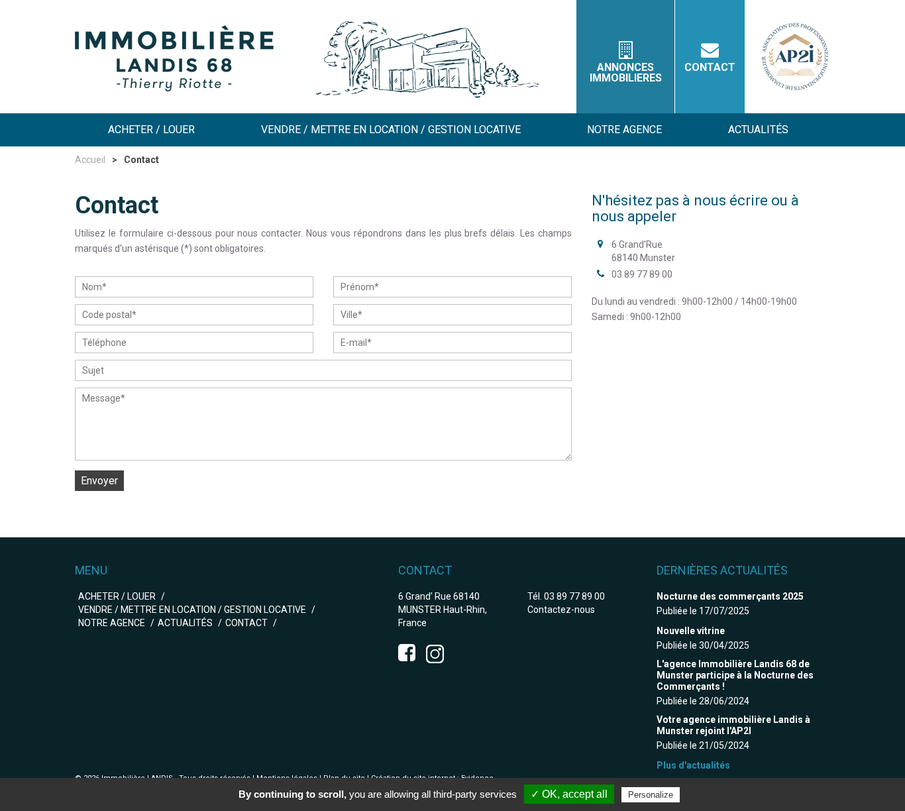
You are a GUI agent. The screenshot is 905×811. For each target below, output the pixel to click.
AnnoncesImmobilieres (626, 72)
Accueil (90, 159)
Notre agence (111, 623)
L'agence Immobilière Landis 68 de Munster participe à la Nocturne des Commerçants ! (735, 675)
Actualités (185, 623)
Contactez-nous (561, 609)
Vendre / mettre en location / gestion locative (192, 609)
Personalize (650, 795)
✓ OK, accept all (569, 794)
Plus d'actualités (693, 765)
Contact (709, 67)
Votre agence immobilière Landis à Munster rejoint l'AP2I (733, 725)
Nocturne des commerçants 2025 (730, 596)
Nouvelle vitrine (691, 630)
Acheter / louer (117, 596)
